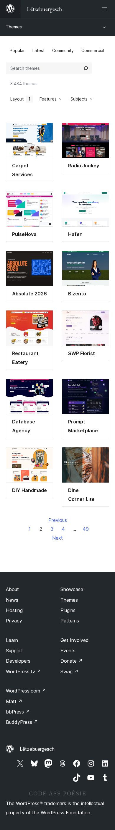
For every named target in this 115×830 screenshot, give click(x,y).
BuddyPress (22, 722)
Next (57, 538)
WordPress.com (26, 691)
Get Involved (74, 640)
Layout (20, 98)
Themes (14, 26)
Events (67, 650)
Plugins (67, 610)
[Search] (86, 68)
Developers (18, 661)
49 (86, 529)
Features (48, 98)
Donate (71, 661)
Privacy (14, 621)
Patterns (69, 621)
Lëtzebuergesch (37, 749)
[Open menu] (105, 9)
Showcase (71, 589)
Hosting (14, 610)
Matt (14, 701)
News (12, 600)
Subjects (79, 98)
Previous (57, 520)
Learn (12, 640)
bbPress (18, 712)
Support (14, 650)
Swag (69, 671)
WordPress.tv (23, 671)
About (12, 589)
